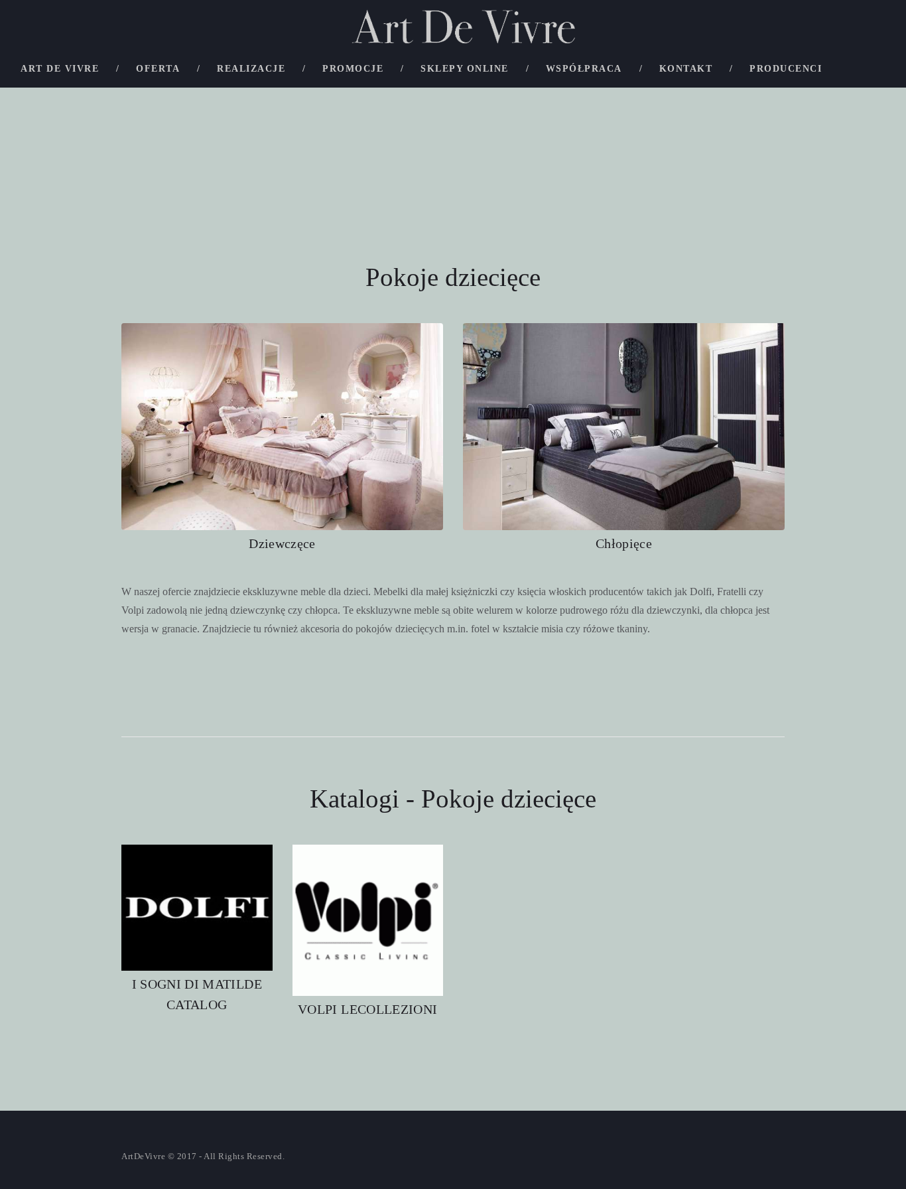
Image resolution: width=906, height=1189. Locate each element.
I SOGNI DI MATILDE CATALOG (197, 994)
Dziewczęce (282, 543)
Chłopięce (624, 543)
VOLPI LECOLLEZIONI (367, 1009)
